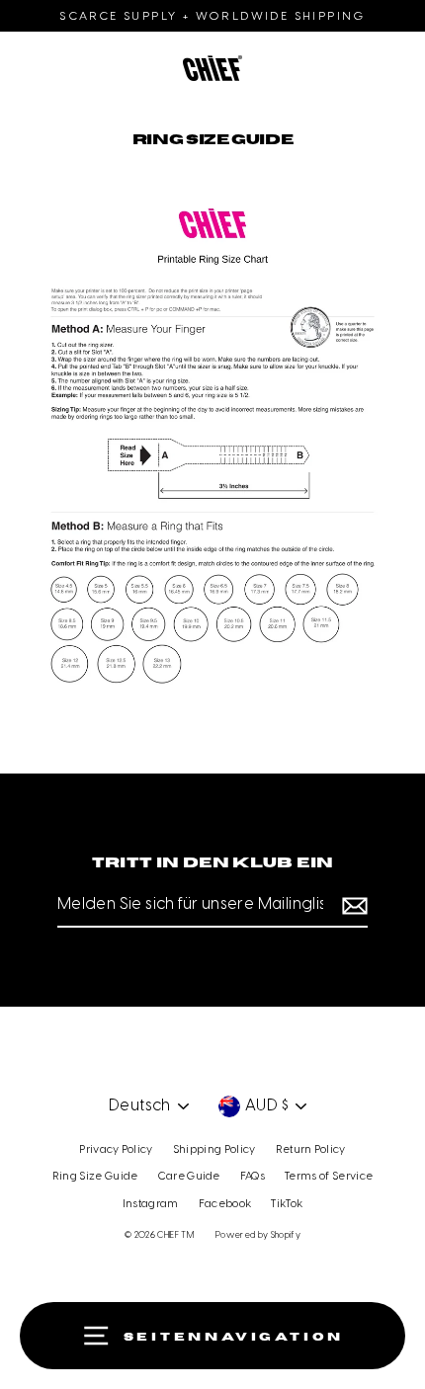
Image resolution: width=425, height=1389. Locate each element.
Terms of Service (329, 1177)
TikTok (286, 1204)
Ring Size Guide (95, 1177)
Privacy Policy (115, 1150)
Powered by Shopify (257, 1235)
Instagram (151, 1204)
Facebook (225, 1204)
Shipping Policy (214, 1150)
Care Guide (189, 1177)
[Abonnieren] (352, 906)
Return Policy (311, 1150)
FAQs (252, 1177)
